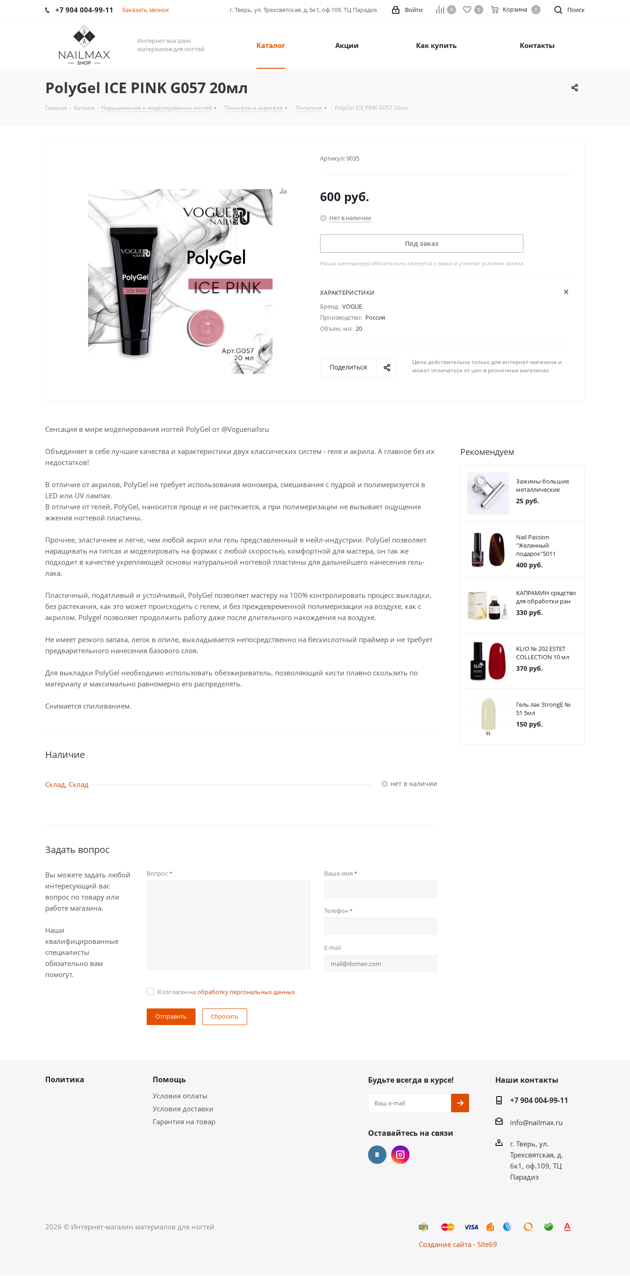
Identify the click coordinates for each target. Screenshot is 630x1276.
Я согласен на (226, 992)
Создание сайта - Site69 (458, 1244)
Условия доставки (183, 1108)
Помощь (169, 1079)
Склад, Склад (67, 784)
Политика (64, 1079)
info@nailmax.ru (536, 1122)
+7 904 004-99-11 (539, 1100)
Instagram (400, 1154)
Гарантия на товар (184, 1121)
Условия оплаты (180, 1095)
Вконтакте (377, 1154)
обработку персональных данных (246, 992)
